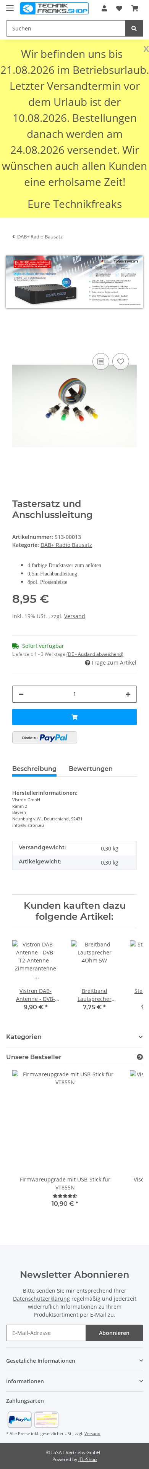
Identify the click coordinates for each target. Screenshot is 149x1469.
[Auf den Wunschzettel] (120, 361)
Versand (74, 616)
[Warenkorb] (135, 8)
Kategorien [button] (24, 1037)
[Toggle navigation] (10, 5)
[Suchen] (134, 28)
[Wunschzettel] (119, 8)
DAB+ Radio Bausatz (66, 544)
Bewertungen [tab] (91, 768)
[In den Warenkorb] (18, 340)
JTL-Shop (87, 1459)
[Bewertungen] (65, 1196)
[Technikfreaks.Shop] (54, 8)
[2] (44, 737)
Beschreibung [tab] (34, 768)
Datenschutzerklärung (41, 1298)
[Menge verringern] (21, 694)
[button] (104, 8)
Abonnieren (114, 1332)
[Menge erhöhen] (128, 694)
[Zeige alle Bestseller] (140, 1057)
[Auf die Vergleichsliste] (100, 361)
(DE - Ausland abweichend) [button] (94, 654)
